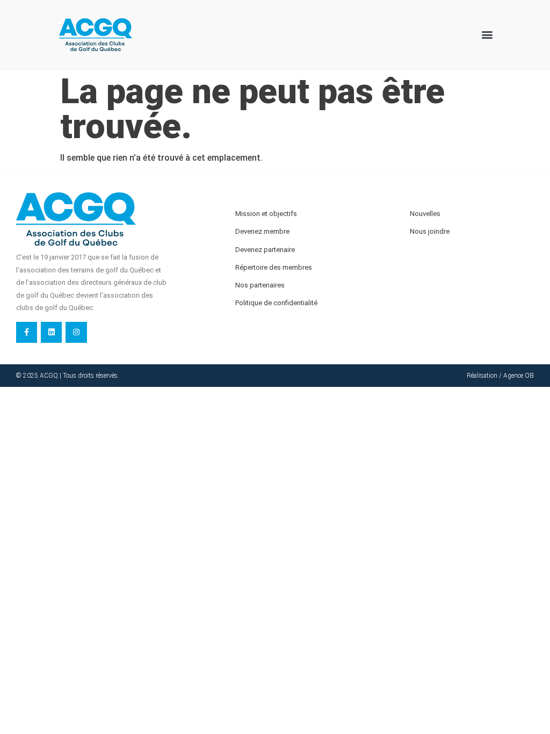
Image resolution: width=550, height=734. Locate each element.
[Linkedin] (51, 332)
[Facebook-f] (26, 332)
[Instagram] (76, 332)
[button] (487, 35)
